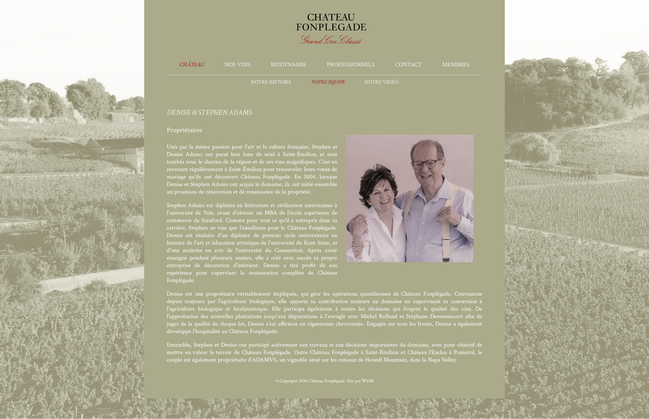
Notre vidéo (381, 82)
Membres (455, 65)
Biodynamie (288, 65)
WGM (368, 381)
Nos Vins (238, 65)
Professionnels (351, 65)
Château (192, 65)
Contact (408, 65)
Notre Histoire (271, 82)
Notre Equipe (328, 82)
